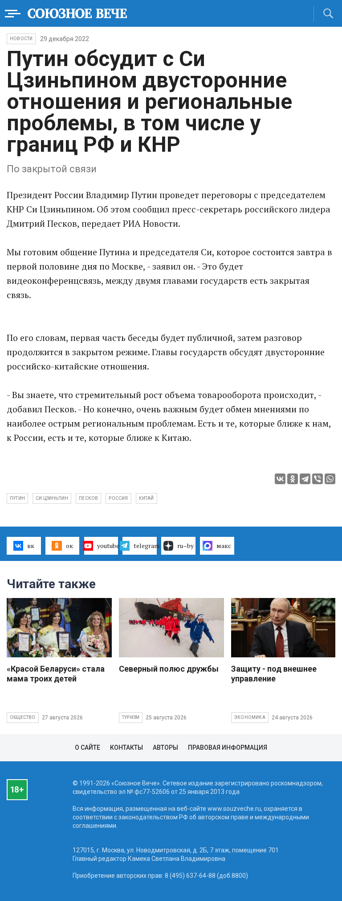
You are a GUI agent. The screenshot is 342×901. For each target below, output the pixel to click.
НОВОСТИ (21, 38)
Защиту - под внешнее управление (274, 673)
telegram (145, 545)
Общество (23, 717)
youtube (107, 545)
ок (69, 545)
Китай (146, 498)
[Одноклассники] (292, 478)
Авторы (165, 747)
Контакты (126, 747)
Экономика (249, 717)
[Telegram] (305, 478)
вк (30, 545)
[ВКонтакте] (280, 478)
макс (223, 545)
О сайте (87, 747)
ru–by (185, 545)
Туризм (130, 717)
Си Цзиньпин (52, 498)
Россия (118, 498)
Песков (88, 498)
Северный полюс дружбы (169, 668)
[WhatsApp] (330, 478)
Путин (17, 498)
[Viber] (317, 478)
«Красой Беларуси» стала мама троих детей (56, 673)
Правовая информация (227, 747)
